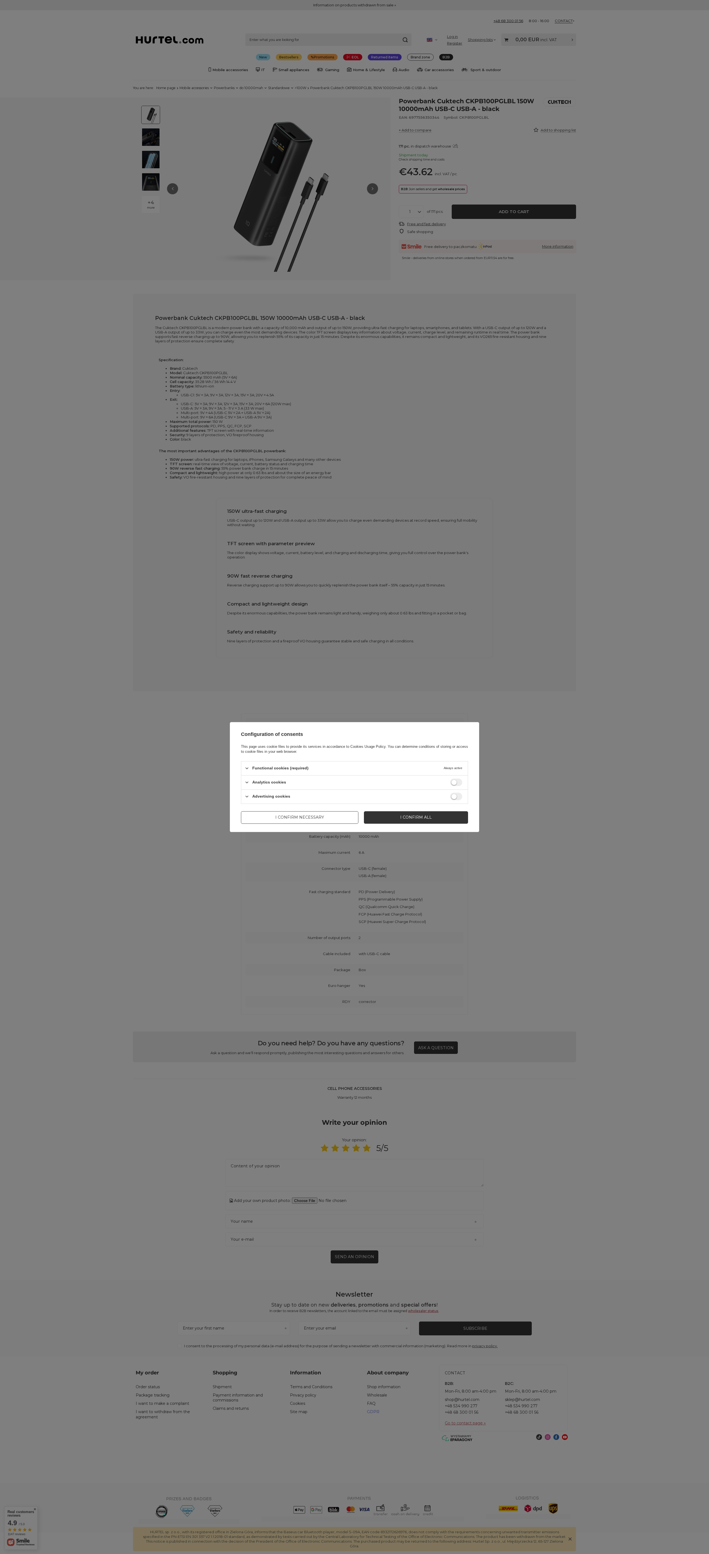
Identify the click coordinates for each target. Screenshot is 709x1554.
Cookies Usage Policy (368, 746)
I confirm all (416, 817)
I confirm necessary (299, 817)
